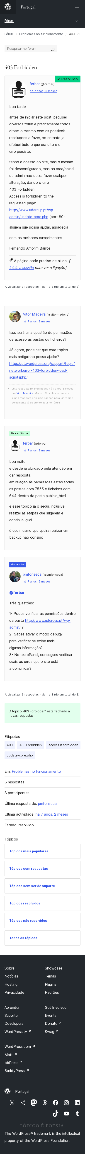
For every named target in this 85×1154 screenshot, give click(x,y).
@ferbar (17, 592)
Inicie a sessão (21, 267)
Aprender (12, 1007)
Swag (52, 1031)
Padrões (52, 992)
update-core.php (20, 755)
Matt (11, 1054)
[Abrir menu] (77, 7)
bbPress (14, 1062)
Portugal (22, 1091)
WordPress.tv (18, 1031)
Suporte (11, 1015)
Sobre (10, 968)
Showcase (53, 968)
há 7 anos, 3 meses (43, 91)
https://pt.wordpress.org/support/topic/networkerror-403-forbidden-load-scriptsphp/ (42, 370)
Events (50, 1015)
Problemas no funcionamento (41, 34)
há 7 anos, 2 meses (37, 581)
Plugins (50, 984)
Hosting (11, 984)
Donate (53, 1023)
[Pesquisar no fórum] (53, 48)
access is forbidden (63, 745)
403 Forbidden (30, 745)
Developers (14, 1023)
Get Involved (56, 1007)
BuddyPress (17, 1070)
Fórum (9, 21)
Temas (50, 976)
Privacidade (14, 992)
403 (10, 745)
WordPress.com (20, 1046)
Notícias (11, 976)
